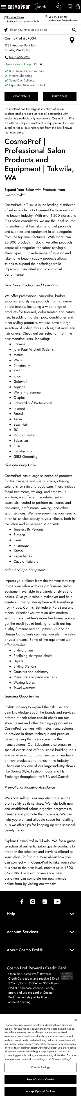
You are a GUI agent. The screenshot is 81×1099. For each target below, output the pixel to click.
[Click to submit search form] (74, 29)
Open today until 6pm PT (21, 64)
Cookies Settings (40, 1067)
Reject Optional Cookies (40, 1079)
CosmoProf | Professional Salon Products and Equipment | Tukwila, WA (39, 160)
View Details (21, 96)
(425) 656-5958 (19, 57)
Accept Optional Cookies (40, 1091)
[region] (40, 1056)
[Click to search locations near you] (5, 29)
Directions (59, 96)
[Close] (76, 1020)
